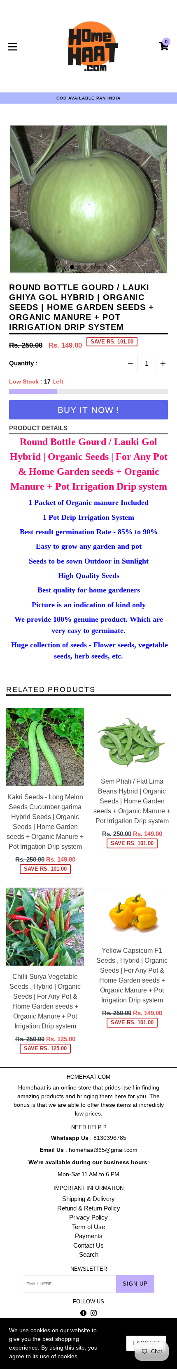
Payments (88, 1235)
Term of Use (88, 1226)
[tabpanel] (88, 201)
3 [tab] (85, 267)
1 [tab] (72, 267)
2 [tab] (79, 267)
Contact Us (88, 1245)
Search (88, 1254)
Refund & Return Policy (88, 1208)
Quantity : (23, 363)
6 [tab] (105, 267)
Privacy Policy (88, 1217)
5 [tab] (98, 267)
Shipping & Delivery (88, 1198)
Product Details (38, 427)
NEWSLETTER (88, 1269)
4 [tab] (92, 267)
